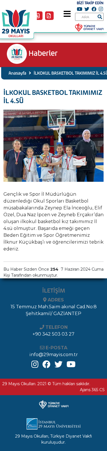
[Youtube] (71, 365)
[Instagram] (35, 365)
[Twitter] (58, 365)
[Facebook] (47, 365)
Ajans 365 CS (92, 389)
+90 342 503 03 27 (53, 334)
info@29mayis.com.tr (53, 354)
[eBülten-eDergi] (50, 18)
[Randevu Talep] (39, 18)
